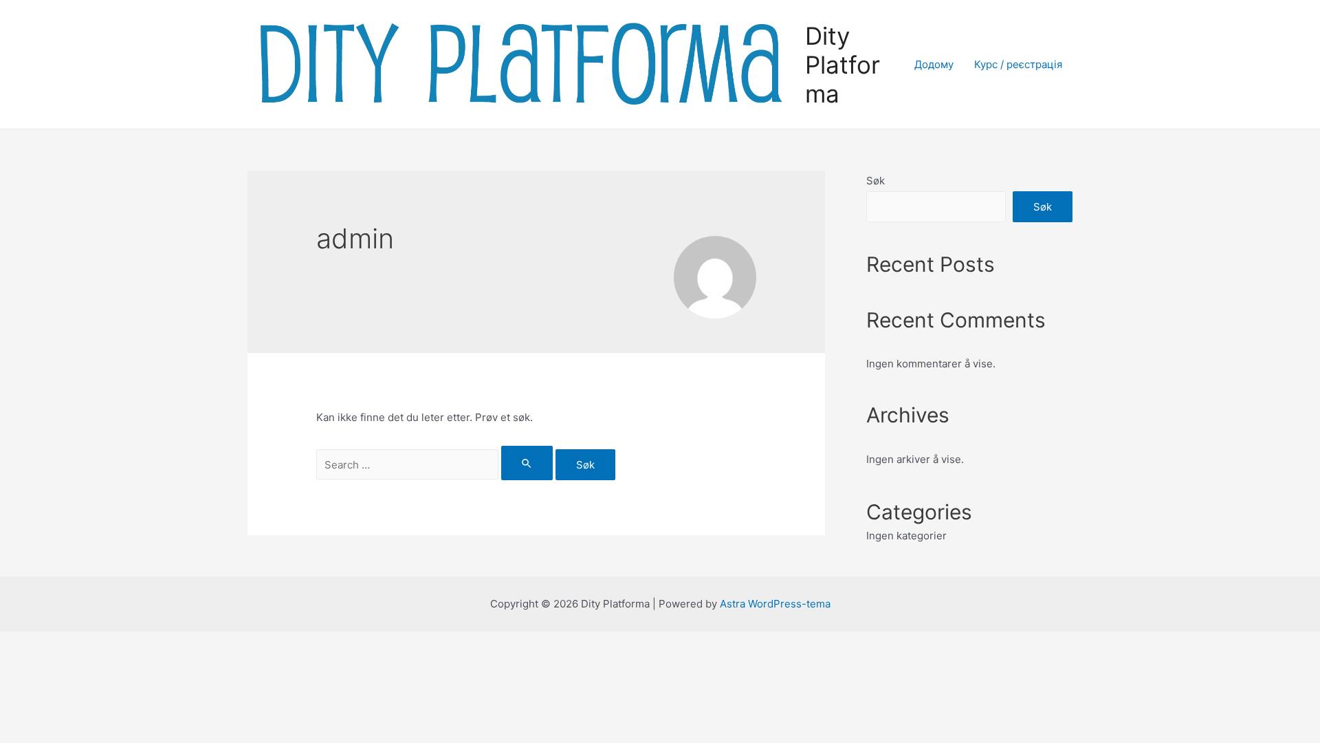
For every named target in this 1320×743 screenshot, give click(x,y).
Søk (875, 180)
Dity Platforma (842, 64)
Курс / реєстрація (1018, 64)
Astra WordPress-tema (775, 603)
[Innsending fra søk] (527, 463)
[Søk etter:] (436, 464)
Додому (934, 64)
